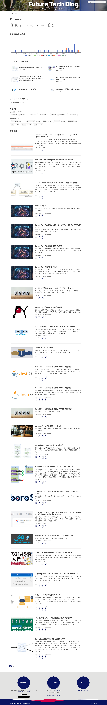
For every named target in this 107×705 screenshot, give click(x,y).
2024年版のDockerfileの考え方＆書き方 (30, 67)
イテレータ (57, 121)
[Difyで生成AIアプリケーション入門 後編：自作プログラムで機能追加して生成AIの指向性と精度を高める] (14, 79)
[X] (58, 690)
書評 (12, 124)
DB (45, 148)
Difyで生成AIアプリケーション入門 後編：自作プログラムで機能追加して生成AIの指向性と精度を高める (31, 78)
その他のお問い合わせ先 (53, 695)
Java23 (32, 114)
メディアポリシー (93, 703)
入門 (36, 124)
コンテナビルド (15, 121)
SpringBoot (43, 114)
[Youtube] (85, 690)
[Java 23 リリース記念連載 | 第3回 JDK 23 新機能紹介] (22, 373)
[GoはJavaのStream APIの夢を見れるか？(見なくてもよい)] (51, 79)
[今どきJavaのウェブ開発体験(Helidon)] (22, 602)
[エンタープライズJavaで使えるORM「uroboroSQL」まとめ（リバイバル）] (22, 497)
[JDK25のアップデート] (22, 211)
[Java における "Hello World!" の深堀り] (22, 312)
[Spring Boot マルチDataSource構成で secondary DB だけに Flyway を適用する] (22, 142)
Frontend (46, 583)
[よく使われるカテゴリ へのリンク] (29, 98)
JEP (53, 114)
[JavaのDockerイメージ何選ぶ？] (14, 90)
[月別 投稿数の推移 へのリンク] (26, 34)
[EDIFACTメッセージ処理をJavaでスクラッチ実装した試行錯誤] (22, 189)
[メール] (60, 690)
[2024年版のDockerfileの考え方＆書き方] (14, 68)
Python (24, 124)
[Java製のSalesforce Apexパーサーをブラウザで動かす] (22, 166)
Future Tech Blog (53, 4)
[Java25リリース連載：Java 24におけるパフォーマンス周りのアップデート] (22, 231)
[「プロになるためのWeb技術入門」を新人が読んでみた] (22, 558)
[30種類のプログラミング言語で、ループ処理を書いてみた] (22, 539)
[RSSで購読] (87, 690)
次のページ (18, 666)
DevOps (46, 454)
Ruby (44, 121)
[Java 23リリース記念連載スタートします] (22, 431)
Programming (15, 102)
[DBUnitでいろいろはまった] (22, 352)
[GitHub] (82, 690)
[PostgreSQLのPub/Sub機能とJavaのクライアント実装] (51, 68)
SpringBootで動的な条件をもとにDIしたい (68, 89)
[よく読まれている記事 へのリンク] (29, 61)
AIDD (45, 523)
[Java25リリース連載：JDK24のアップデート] (22, 252)
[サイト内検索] (104, 2)
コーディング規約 (30, 121)
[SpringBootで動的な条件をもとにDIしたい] (51, 90)
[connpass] (79, 690)
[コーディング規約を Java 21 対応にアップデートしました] (22, 293)
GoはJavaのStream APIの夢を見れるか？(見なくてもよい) (68, 78)
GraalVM (62, 114)
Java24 (22, 114)
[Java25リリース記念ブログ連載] (22, 273)
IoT (45, 194)
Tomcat (72, 114)
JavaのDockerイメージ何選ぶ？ (28, 89)
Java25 (13, 114)
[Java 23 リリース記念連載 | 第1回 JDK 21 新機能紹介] (22, 413)
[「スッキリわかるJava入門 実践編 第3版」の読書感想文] (22, 624)
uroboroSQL (71, 121)
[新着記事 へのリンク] (18, 131)
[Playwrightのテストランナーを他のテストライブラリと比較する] (22, 580)
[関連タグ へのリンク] (17, 108)
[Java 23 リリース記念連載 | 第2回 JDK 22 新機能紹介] (22, 394)
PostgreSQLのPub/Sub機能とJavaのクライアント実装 (68, 67)
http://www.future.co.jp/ (24, 691)
